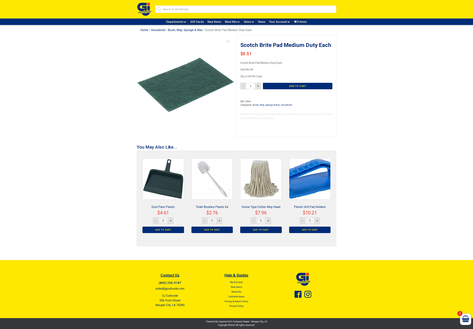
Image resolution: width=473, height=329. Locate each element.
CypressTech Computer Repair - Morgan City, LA (243, 321)
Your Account (278, 21)
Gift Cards (197, 21)
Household (158, 30)
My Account (236, 282)
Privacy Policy (236, 306)
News (261, 21)
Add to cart (297, 86)
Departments (174, 21)
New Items (214, 21)
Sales (247, 21)
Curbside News (236, 296)
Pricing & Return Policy (236, 301)
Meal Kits (231, 21)
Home (144, 30)
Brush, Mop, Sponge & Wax (185, 30)
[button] (228, 41)
